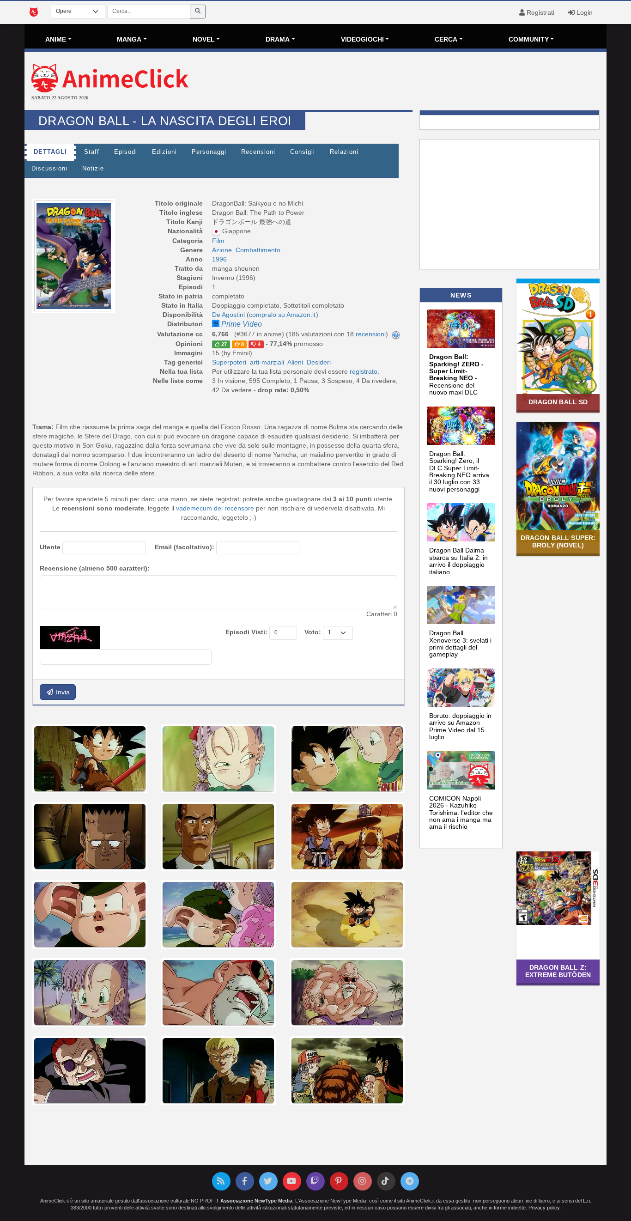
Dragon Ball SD (558, 402)
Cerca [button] (446, 39)
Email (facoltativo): (184, 547)
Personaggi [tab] (209, 152)
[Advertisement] (412, 82)
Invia (62, 692)
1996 (219, 259)
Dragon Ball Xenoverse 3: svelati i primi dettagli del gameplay (460, 643)
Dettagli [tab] (50, 152)
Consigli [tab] (302, 152)
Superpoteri (229, 362)
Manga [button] (129, 39)
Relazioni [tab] (344, 152)
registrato (363, 371)
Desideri (319, 362)
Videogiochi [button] (362, 39)
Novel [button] (204, 39)
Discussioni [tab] (49, 168)
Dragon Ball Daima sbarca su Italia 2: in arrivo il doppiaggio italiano (458, 561)
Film (218, 240)
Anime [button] (55, 39)
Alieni (295, 362)
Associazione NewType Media (256, 1200)
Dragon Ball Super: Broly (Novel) (558, 541)
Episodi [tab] (125, 152)
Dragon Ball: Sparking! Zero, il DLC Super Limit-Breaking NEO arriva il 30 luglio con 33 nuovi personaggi (459, 471)
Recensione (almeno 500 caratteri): (95, 568)
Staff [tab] (91, 152)
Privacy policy (543, 1207)
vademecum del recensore (215, 508)
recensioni (371, 334)
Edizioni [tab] (164, 152)
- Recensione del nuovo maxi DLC (456, 374)
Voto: (312, 632)
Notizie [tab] (93, 168)
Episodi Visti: (246, 632)
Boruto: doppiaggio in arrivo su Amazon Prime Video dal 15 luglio (460, 726)
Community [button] (529, 39)
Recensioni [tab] (258, 152)
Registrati (539, 12)
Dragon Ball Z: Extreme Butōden (558, 971)
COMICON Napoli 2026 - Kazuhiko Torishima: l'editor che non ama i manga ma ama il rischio (461, 813)
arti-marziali (267, 362)
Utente (50, 547)
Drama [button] (278, 39)
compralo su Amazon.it (282, 314)
